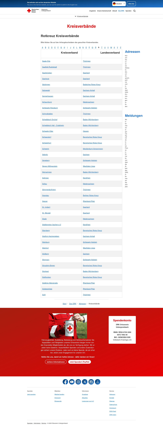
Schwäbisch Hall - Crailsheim (53, 125)
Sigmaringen (47, 172)
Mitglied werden (59, 394)
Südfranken (46, 277)
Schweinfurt (46, 143)
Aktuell (114, 11)
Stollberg (45, 254)
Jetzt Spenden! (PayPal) (79, 362)
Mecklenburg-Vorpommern (93, 148)
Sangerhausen (47, 96)
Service (44, 423)
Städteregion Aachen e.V (51, 224)
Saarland (86, 73)
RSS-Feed (112, 411)
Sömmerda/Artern (49, 189)
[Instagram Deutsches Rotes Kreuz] (78, 382)
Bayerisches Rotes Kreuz (92, 137)
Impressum (112, 408)
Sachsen (86, 154)
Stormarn (45, 259)
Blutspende (58, 401)
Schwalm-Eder (47, 131)
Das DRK (121, 11)
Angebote (92, 11)
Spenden (128, 11)
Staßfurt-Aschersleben (50, 236)
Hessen (86, 131)
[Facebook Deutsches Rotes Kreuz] (65, 382)
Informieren (37, 423)
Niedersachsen (88, 102)
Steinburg (45, 242)
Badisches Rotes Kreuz (92, 84)
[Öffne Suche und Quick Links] (134, 10)
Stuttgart (45, 271)
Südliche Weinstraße (50, 283)
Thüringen (86, 61)
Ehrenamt (57, 398)
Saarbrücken (47, 73)
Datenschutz (113, 405)
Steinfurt (45, 248)
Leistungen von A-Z (88, 401)
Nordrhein (86, 178)
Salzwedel (46, 90)
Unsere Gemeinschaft (104, 11)
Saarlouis (45, 78)
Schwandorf (46, 137)
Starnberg (46, 230)
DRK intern (112, 415)
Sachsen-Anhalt (89, 90)
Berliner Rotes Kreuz (91, 195)
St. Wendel (46, 213)
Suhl (44, 294)
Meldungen (134, 115)
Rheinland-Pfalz (89, 201)
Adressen (132, 51)
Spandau (45, 195)
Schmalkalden (47, 113)
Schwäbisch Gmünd (49, 119)
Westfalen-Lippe (89, 166)
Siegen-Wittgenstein (49, 166)
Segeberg (45, 160)
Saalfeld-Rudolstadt (49, 67)
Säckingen (46, 84)
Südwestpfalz (47, 289)
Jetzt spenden (31, 394)
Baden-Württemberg (90, 119)
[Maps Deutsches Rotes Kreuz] (97, 382)
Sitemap (111, 401)
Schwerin (45, 148)
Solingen (45, 178)
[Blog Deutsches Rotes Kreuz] (91, 382)
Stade (44, 218)
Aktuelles (85, 398)
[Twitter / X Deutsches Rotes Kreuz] (84, 382)
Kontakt (111, 398)
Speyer (45, 201)
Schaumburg (47, 102)
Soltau (44, 183)
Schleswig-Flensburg (50, 108)
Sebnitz (45, 154)
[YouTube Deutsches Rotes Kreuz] (72, 382)
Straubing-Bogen (48, 265)
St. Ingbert (46, 207)
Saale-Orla (46, 61)
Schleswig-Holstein (90, 108)
